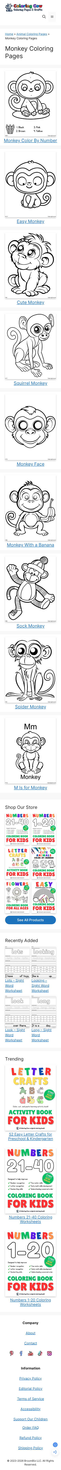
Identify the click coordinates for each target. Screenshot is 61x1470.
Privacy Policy (30, 1378)
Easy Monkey (30, 221)
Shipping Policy (30, 1448)
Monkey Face (30, 464)
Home (9, 34)
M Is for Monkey (30, 787)
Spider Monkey (30, 706)
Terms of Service (30, 1399)
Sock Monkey (31, 625)
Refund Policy (30, 1438)
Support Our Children (30, 1419)
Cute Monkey (30, 302)
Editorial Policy (30, 1389)
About (30, 1333)
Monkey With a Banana (30, 544)
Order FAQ (30, 1428)
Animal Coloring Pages (31, 34)
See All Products (30, 920)
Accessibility (30, 1409)
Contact (30, 1343)
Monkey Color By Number (30, 140)
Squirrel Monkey (30, 383)
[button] (44, 17)
